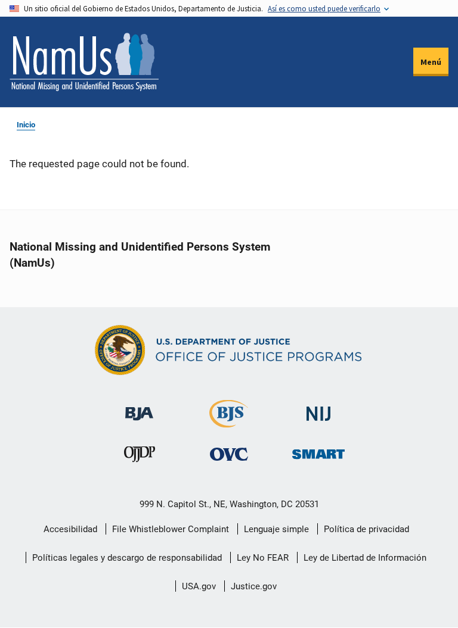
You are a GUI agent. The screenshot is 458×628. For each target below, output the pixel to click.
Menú (430, 62)
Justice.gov (254, 586)
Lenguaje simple (276, 529)
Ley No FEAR (263, 557)
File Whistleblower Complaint (170, 529)
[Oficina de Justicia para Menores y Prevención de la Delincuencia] (139, 457)
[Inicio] (84, 62)
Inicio (26, 124)
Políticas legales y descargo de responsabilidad (127, 557)
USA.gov (199, 586)
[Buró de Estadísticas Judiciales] (228, 422)
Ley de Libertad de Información (365, 557)
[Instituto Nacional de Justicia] (318, 408)
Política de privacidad (366, 529)
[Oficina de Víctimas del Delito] (229, 454)
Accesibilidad (70, 529)
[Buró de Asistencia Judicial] (139, 408)
